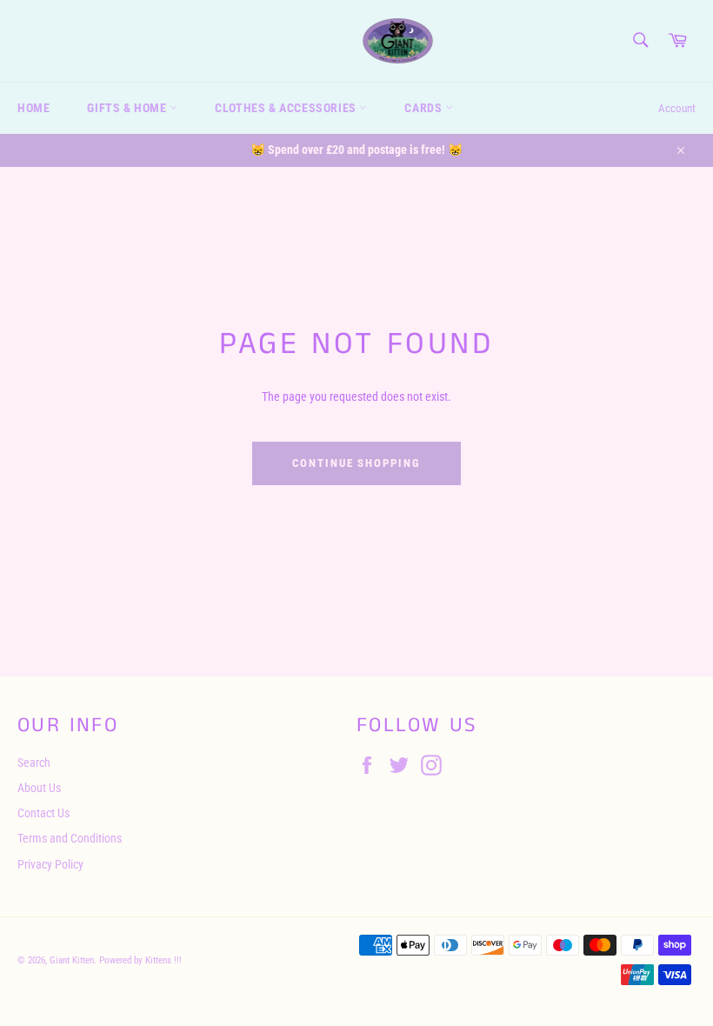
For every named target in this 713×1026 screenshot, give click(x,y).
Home (33, 108)
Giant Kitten (72, 960)
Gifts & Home (128, 108)
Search (33, 763)
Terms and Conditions (69, 838)
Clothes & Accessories (287, 108)
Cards (424, 108)
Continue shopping (356, 463)
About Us (39, 788)
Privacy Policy (50, 864)
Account (677, 108)
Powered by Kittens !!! (140, 960)
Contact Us (43, 813)
